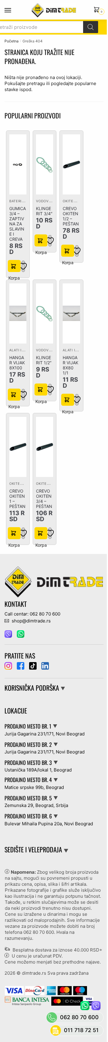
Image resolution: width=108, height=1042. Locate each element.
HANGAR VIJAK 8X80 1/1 (70, 365)
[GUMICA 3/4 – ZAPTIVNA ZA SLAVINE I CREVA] (17, 164)
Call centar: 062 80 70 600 (32, 614)
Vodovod (45, 201)
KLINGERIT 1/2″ (44, 360)
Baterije (17, 201)
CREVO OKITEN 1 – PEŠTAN (17, 498)
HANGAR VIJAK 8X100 (17, 362)
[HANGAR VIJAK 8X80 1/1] (71, 313)
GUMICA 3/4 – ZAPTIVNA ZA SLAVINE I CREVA (17, 224)
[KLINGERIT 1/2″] (44, 313)
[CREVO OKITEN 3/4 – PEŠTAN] (44, 446)
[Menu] (13, 10)
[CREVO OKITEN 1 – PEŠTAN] (17, 446)
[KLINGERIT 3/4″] (44, 164)
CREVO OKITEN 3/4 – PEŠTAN (44, 498)
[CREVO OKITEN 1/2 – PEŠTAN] (71, 164)
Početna (11, 41)
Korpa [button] (14, 266)
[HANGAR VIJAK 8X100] (17, 313)
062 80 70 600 (38, 932)
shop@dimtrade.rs (30, 621)
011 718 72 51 (81, 1030)
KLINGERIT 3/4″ (44, 211)
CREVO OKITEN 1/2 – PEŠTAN (71, 216)
